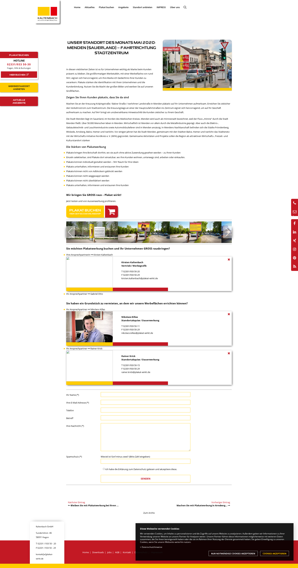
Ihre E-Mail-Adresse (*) (77, 402)
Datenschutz (139, 469)
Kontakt (127, 552)
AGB (117, 552)
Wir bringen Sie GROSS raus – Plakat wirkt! (93, 195)
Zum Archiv (149, 512)
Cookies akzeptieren (274, 553)
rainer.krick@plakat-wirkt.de (135, 372)
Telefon (70, 410)
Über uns (175, 7)
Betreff (69, 418)
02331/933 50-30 (19, 64)
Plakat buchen (106, 7)
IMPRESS (161, 7)
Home (77, 7)
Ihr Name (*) (72, 394)
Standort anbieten (142, 7)
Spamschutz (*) (74, 456)
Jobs (109, 552)
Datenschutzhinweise (152, 547)
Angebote (123, 7)
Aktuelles (90, 7)
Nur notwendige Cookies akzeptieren (233, 553)
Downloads (98, 552)
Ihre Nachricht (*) (75, 425)
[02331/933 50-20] (294, 203)
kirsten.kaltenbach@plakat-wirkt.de (139, 278)
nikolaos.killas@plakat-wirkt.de (137, 333)
